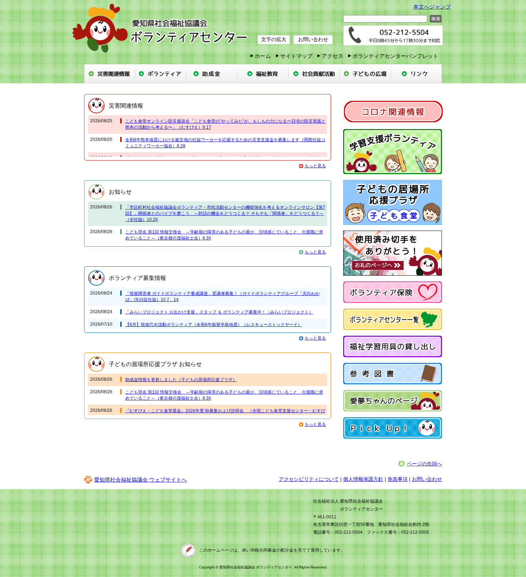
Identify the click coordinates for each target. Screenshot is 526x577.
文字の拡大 (273, 39)
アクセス (332, 56)
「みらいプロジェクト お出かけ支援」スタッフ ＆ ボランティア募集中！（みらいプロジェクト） (219, 312)
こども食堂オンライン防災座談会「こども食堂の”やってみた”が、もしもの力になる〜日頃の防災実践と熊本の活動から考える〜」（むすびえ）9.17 (225, 124)
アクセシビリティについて (309, 479)
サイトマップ (296, 56)
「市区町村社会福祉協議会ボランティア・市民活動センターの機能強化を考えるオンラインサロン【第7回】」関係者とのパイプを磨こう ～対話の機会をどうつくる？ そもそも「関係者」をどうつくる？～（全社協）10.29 (225, 213)
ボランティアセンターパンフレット (395, 56)
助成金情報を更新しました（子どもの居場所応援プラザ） (181, 379)
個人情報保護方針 (363, 479)
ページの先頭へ (424, 464)
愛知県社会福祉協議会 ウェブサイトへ (140, 480)
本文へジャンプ (432, 7)
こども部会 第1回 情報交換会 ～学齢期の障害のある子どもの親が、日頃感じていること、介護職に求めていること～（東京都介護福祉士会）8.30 (224, 235)
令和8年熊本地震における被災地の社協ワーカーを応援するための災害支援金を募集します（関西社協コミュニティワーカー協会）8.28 (225, 142)
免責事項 (398, 479)
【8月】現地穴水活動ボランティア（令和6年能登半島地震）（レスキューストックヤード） (213, 324)
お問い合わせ (313, 39)
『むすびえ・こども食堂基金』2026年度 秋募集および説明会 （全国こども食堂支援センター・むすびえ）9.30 (225, 413)
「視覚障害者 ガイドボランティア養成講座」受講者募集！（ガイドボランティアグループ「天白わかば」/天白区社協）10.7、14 (222, 296)
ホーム (263, 56)
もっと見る (315, 165)
